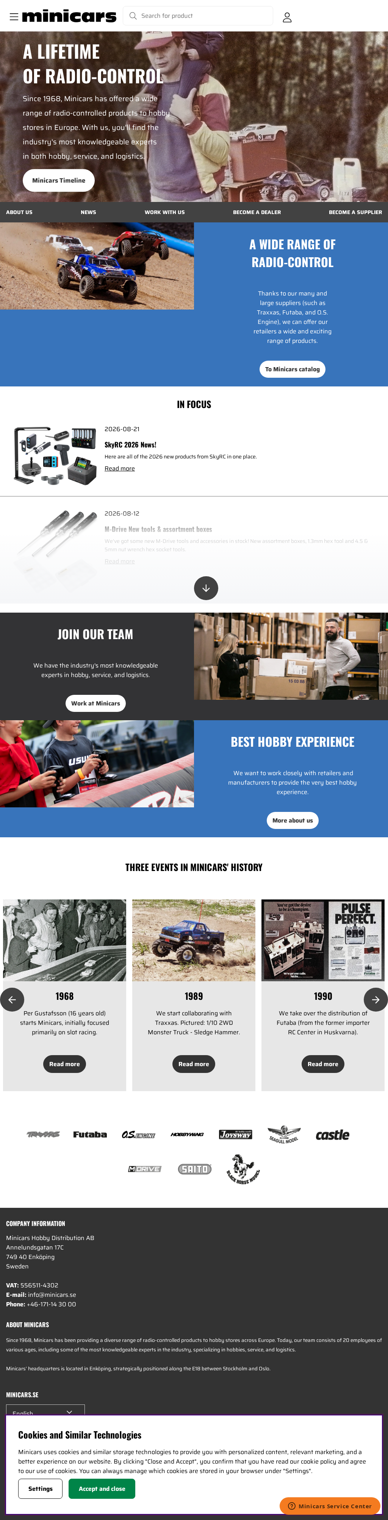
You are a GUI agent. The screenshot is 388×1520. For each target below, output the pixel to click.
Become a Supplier (355, 212)
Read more (120, 468)
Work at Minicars (95, 703)
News (88, 212)
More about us (292, 820)
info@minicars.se (52, 1295)
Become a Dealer (257, 212)
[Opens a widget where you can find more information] (330, 1506)
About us (19, 212)
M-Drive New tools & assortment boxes (158, 529)
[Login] (287, 15)
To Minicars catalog (292, 369)
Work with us (165, 212)
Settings (40, 1488)
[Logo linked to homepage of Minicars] (69, 16)
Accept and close (102, 1488)
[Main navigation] (12, 16)
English (23, 1413)
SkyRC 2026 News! (130, 444)
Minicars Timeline (58, 180)
